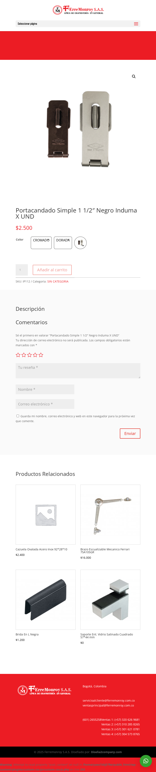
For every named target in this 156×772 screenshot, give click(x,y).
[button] (134, 76)
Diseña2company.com (106, 752)
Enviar (130, 433)
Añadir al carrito (52, 270)
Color (19, 239)
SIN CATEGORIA (57, 281)
